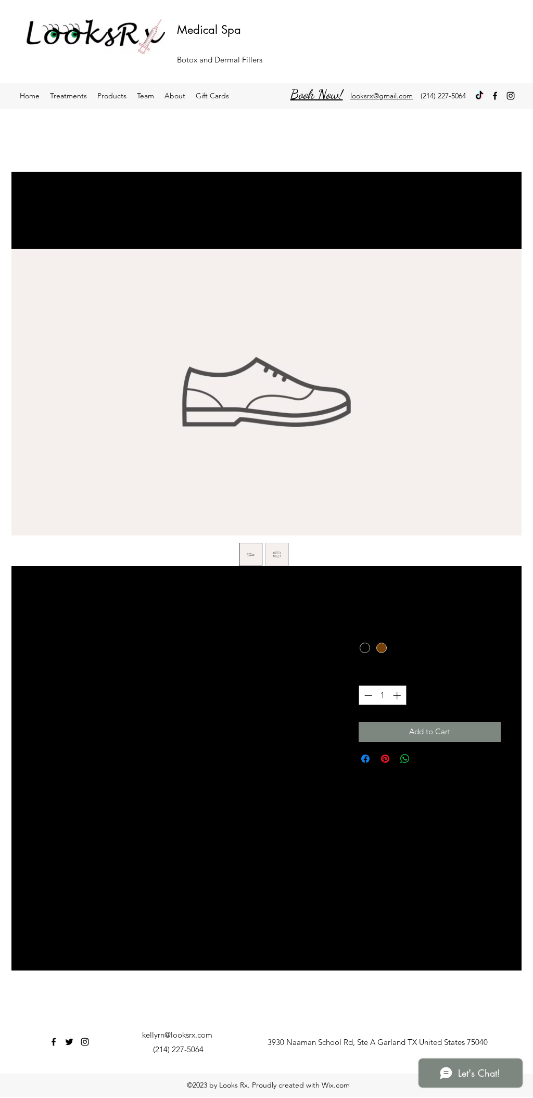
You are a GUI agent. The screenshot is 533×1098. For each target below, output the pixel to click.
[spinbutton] (382, 695)
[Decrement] (367, 695)
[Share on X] (424, 758)
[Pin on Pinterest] (385, 758)
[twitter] (69, 1042)
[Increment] (398, 695)
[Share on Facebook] (365, 758)
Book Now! (316, 94)
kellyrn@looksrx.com (177, 1035)
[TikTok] (479, 96)
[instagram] (510, 96)
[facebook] (495, 96)
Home (40, 210)
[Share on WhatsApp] (405, 758)
